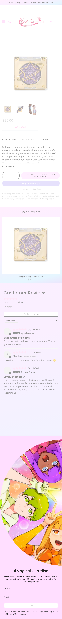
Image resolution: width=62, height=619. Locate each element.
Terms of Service (14, 614)
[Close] (57, 440)
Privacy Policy (52, 611)
